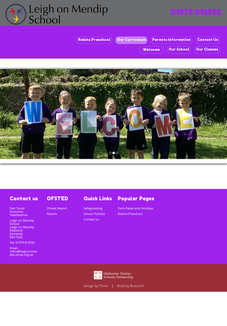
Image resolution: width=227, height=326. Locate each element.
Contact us (91, 219)
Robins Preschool (94, 40)
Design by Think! (96, 285)
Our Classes (207, 49)
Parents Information (171, 40)
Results (52, 214)
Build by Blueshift (130, 285)
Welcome (151, 50)
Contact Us (207, 40)
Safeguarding (93, 208)
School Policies (94, 214)
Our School (179, 49)
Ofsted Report (57, 208)
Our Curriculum (131, 40)
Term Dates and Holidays (135, 208)
